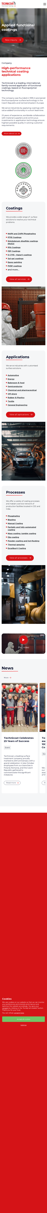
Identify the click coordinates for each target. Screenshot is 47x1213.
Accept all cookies (23, 1019)
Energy (11, 379)
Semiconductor (15, 386)
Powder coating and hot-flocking (23, 541)
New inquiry (11, 40)
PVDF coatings (15, 266)
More (6, 678)
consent (5, 1008)
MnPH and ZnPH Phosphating (22, 234)
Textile (11, 401)
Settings (23, 1025)
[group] (20, 738)
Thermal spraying (16, 545)
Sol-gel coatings (15, 258)
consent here (19, 1013)
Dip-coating (13, 537)
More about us (10, 133)
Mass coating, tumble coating (22, 533)
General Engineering (17, 405)
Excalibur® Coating (17, 548)
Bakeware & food (16, 383)
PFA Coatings (14, 247)
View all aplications (19, 414)
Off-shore (12, 394)
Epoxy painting (15, 262)
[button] (43, 716)
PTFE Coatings (14, 237)
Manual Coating (15, 523)
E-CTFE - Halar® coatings (20, 255)
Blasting (12, 520)
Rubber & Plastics (16, 398)
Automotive (13, 375)
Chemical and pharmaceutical (22, 390)
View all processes (18, 558)
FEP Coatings (14, 251)
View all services (18, 279)
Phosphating (14, 516)
